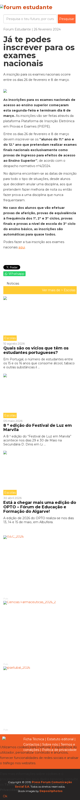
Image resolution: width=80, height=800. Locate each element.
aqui (21, 247)
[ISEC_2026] (40, 566)
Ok (5, 796)
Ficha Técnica (33, 739)
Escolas (69, 290)
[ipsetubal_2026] (40, 697)
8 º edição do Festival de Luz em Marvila (37, 427)
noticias (12, 283)
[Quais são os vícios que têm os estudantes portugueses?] (40, 318)
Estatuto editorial (60, 739)
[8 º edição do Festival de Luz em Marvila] (40, 396)
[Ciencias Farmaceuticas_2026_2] (40, 631)
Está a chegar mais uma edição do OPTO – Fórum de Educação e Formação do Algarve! (39, 507)
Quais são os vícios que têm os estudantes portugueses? (35, 350)
